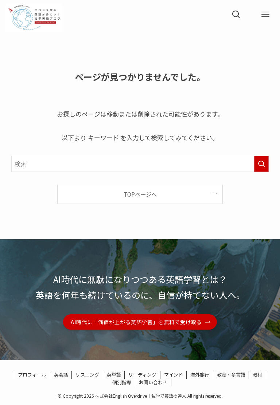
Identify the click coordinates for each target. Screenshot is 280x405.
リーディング (142, 374)
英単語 (114, 374)
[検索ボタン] (236, 14)
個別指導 (121, 382)
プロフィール (32, 374)
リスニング (87, 374)
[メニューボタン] (265, 14)
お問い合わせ (153, 382)
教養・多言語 (231, 374)
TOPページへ (140, 194)
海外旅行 (199, 374)
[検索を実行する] (261, 164)
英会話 (61, 374)
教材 (257, 374)
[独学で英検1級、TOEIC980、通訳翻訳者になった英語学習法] (33, 14)
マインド (173, 374)
